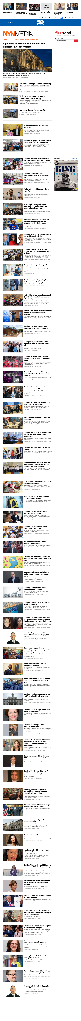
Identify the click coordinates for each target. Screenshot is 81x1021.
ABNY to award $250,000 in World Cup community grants (36, 497)
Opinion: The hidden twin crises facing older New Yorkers (35, 527)
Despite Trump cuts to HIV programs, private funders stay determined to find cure (37, 374)
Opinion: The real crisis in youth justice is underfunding (35, 512)
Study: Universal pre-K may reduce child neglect (36, 266)
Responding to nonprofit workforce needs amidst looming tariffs (37, 972)
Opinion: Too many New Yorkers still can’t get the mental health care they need (37, 558)
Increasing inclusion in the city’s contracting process (35, 664)
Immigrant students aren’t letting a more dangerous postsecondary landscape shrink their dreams (36, 221)
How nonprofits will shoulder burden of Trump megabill (37, 896)
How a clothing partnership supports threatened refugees (37, 482)
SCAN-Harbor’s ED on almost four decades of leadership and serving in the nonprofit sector (37, 912)
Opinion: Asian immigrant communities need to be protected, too (36, 175)
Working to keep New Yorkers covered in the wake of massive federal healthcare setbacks (35, 791)
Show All (75, 158)
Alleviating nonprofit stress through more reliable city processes (37, 805)
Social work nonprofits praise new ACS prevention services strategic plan (36, 758)
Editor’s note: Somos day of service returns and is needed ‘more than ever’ (37, 680)
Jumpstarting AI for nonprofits (32, 110)
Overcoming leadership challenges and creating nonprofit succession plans (36, 574)
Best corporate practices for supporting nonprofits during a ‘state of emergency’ (37, 650)
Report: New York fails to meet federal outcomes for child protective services (38, 312)
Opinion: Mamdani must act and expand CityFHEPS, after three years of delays (37, 251)
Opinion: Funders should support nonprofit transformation (36, 588)
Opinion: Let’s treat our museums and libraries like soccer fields (24, 45)
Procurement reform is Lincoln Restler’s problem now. (35, 542)
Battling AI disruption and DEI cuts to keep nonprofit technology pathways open (37, 867)
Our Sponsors (15, 40)
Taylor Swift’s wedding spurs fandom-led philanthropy (32, 97)
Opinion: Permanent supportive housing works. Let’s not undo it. (36, 327)
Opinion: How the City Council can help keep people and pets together (37, 159)
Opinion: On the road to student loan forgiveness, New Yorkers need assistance (37, 434)
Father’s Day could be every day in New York (36, 190)
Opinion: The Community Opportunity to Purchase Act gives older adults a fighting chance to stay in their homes (37, 619)
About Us (6, 40)
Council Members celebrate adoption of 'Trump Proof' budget (37, 926)
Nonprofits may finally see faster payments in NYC (36, 821)
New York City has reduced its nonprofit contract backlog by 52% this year (36, 635)
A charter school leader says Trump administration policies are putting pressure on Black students (37, 464)
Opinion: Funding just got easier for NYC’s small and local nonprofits (37, 695)
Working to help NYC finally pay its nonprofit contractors (36, 987)
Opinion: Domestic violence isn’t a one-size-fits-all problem (36, 388)
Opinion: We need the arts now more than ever (37, 836)
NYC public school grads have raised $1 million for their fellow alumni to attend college (37, 297)
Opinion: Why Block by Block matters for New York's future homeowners (37, 141)
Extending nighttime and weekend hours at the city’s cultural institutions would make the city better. (24, 74)
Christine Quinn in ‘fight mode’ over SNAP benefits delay (37, 710)
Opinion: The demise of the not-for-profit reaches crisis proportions (37, 772)
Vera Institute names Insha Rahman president (37, 418)
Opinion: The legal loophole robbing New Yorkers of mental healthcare (35, 84)
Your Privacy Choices (54, 17)
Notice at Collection (42, 17)
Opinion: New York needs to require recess (37, 448)
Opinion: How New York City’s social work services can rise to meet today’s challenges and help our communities (37, 742)
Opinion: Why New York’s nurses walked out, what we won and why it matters (37, 358)
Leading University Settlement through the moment (35, 957)
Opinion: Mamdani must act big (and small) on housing (37, 603)
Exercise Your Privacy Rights (71, 17)
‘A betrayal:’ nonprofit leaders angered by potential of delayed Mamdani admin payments (35, 206)
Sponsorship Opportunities (29, 40)
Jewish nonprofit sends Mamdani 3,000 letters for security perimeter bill (36, 343)
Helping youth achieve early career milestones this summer (36, 851)
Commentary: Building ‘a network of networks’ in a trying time (37, 403)
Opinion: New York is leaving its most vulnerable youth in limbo (37, 235)
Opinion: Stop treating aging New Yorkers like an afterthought (36, 281)
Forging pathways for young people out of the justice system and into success (37, 882)
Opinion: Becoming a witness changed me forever (34, 725)
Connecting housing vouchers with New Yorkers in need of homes (37, 942)
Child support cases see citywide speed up (36, 126)
